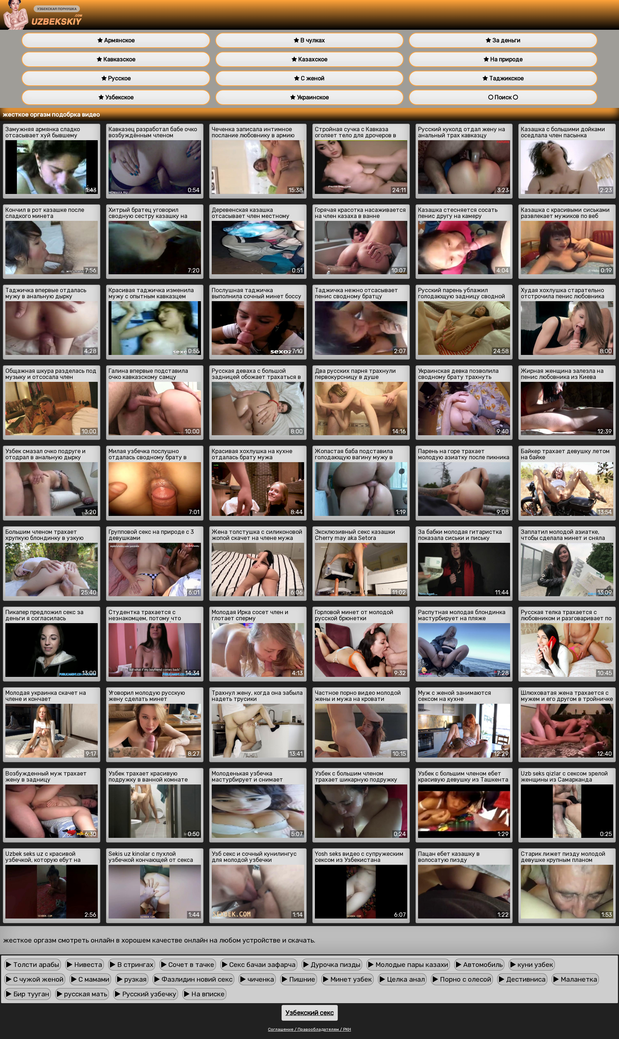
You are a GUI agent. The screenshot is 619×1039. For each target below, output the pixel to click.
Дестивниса (525, 979)
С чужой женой (37, 979)
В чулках (312, 40)
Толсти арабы (35, 964)
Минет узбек (350, 979)
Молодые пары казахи (411, 964)
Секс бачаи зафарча (261, 964)
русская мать (84, 994)
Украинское (312, 97)
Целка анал (405, 979)
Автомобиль (482, 964)
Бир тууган (30, 994)
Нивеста (87, 964)
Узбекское (119, 97)
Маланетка (578, 979)
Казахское (312, 59)
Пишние (301, 979)
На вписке (207, 994)
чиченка (260, 979)
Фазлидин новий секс (196, 979)
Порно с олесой (464, 979)
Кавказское (118, 59)
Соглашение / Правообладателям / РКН (309, 1029)
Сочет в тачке (190, 964)
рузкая (135, 979)
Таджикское (506, 78)
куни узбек (534, 964)
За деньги (505, 40)
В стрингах (134, 964)
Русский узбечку (148, 994)
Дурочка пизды (334, 964)
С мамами (93, 979)
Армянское (119, 40)
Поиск (503, 97)
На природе (506, 59)
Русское (119, 78)
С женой (312, 78)
